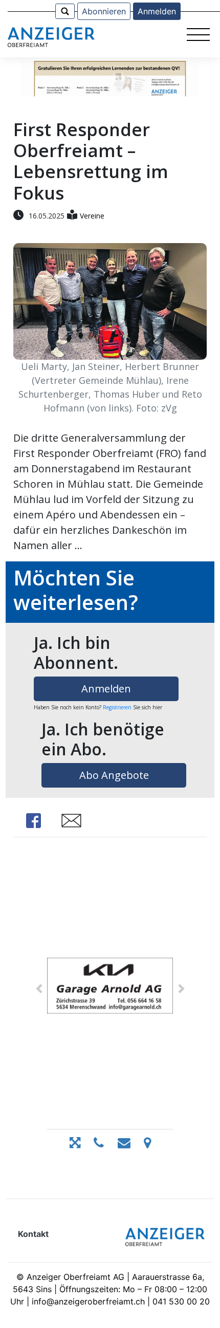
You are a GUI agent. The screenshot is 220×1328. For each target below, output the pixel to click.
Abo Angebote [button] (114, 775)
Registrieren (117, 707)
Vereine (92, 216)
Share (33, 821)
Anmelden (157, 11)
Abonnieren (104, 11)
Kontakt (33, 1234)
